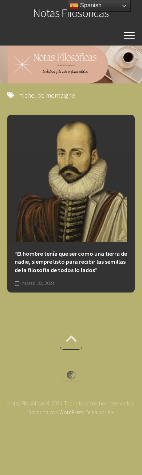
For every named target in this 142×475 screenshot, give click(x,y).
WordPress (71, 412)
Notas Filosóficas (71, 13)
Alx (110, 412)
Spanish (90, 5)
